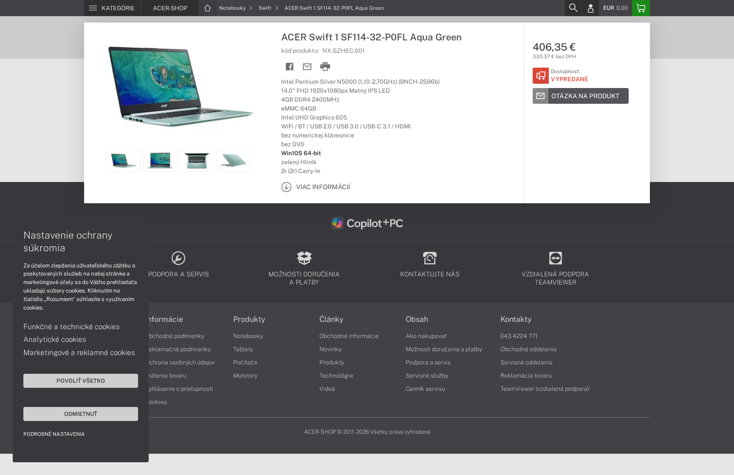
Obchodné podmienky (174, 336)
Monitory (245, 375)
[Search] (573, 8)
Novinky (330, 349)
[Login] (590, 8)
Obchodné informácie (349, 336)
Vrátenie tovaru (165, 375)
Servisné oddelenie (526, 362)
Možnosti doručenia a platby (444, 349)
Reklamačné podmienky (178, 349)
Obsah (417, 319)
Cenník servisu (425, 388)
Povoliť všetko (80, 380)
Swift (266, 8)
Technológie (336, 375)
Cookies (156, 401)
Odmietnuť (80, 413)
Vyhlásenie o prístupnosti (179, 388)
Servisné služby (427, 375)
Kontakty (516, 319)
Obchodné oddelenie (528, 349)
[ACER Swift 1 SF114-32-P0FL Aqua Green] (178, 86)
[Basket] (641, 8)
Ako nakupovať (426, 336)
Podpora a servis (428, 362)
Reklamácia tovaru (526, 375)
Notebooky (233, 8)
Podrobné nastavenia (54, 434)
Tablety (243, 349)
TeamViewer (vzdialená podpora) (544, 388)
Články (331, 319)
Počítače (245, 362)
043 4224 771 (519, 336)
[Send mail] (307, 67)
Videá (327, 388)
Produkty (249, 319)
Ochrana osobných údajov (180, 362)
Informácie (164, 319)
